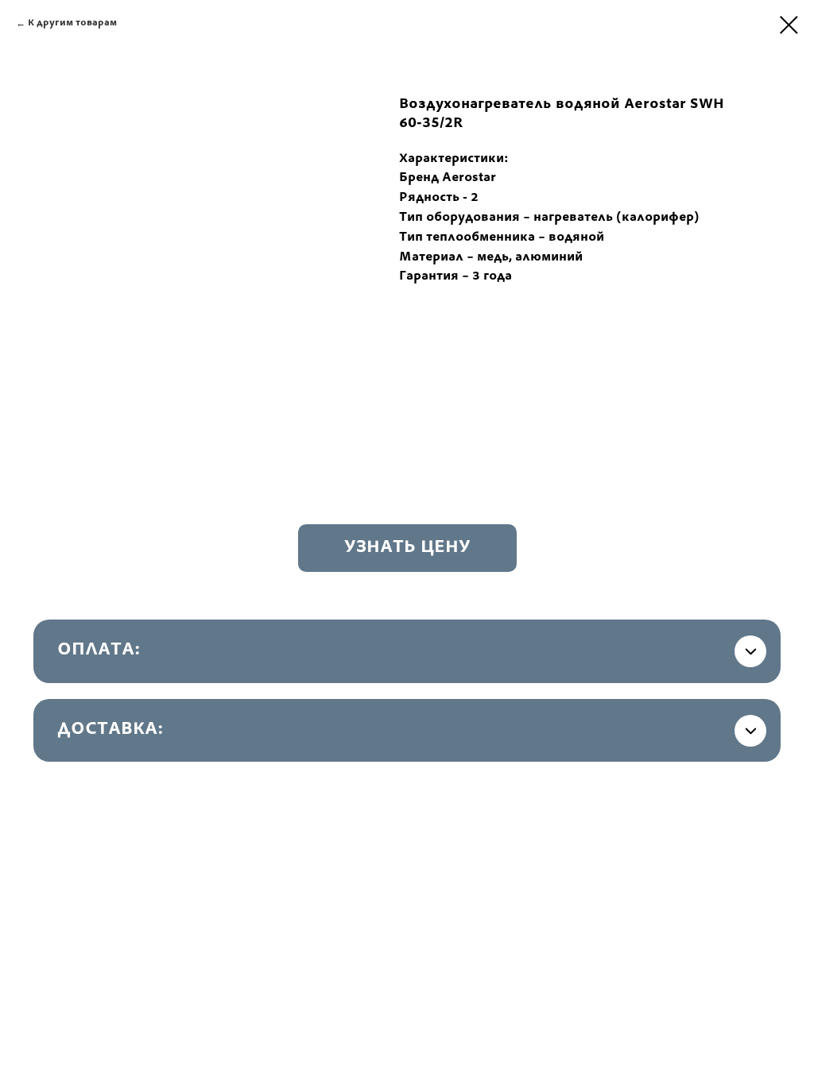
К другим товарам (72, 23)
